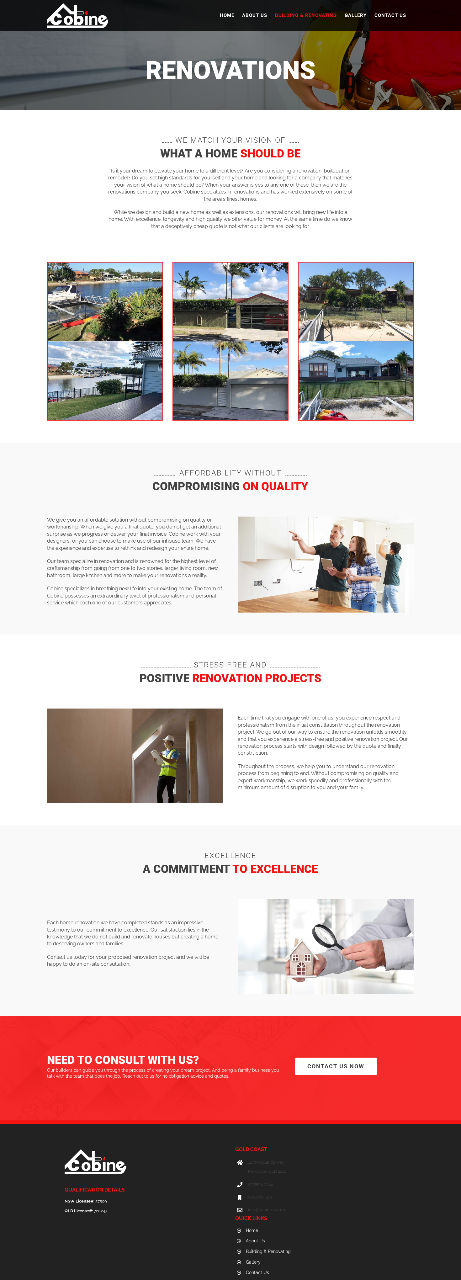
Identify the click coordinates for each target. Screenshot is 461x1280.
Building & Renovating (268, 1251)
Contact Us (257, 1272)
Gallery (253, 1262)
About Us (255, 1240)
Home (252, 1230)
